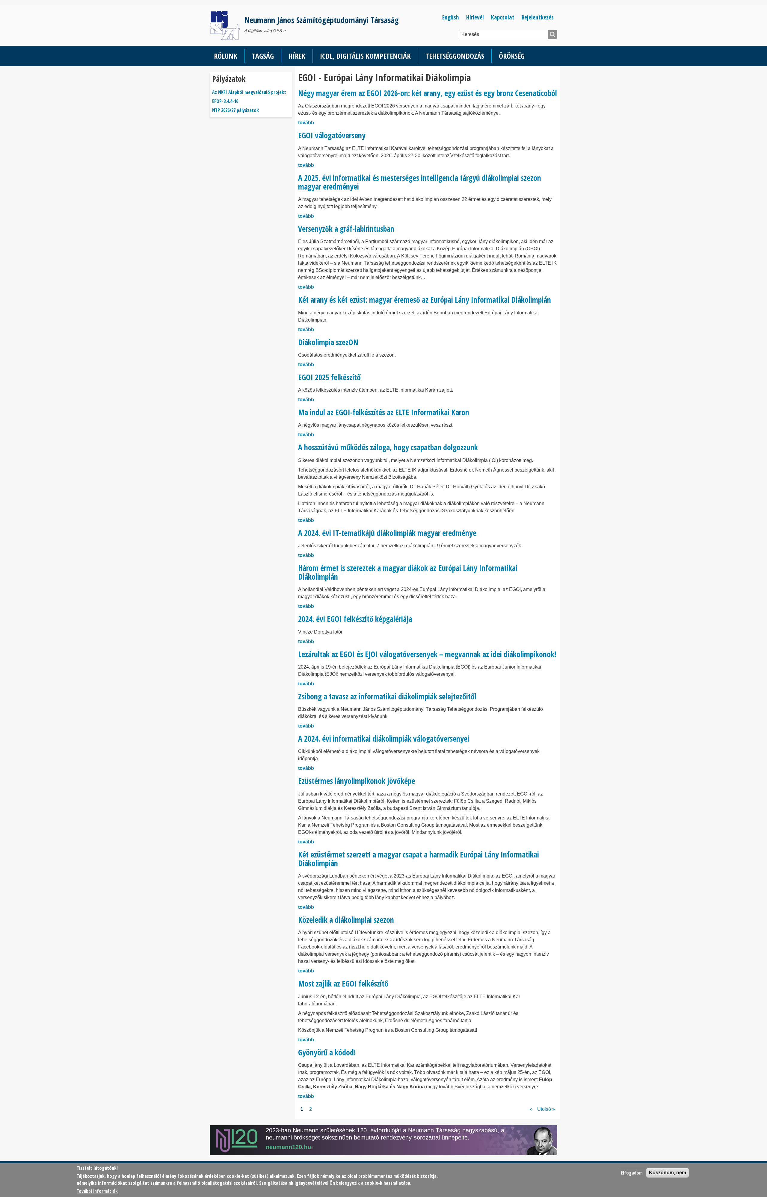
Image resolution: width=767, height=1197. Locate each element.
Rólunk (225, 56)
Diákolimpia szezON (328, 342)
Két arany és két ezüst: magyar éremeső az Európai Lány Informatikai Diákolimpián (424, 299)
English (450, 17)
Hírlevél (475, 17)
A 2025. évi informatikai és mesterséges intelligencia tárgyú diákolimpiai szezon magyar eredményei (419, 182)
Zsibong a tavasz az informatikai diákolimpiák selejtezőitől (387, 696)
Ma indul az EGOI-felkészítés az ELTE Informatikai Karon (383, 412)
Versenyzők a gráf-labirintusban (346, 228)
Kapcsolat (502, 17)
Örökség (512, 56)
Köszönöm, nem (667, 1172)
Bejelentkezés (538, 17)
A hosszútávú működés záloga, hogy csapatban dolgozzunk (388, 447)
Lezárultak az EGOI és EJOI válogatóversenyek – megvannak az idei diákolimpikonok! (427, 654)
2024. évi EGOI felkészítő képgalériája (355, 618)
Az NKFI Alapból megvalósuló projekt (249, 92)
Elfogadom (632, 1172)
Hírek (297, 56)
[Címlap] (227, 25)
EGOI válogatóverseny (332, 135)
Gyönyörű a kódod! (327, 1052)
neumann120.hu (288, 1147)
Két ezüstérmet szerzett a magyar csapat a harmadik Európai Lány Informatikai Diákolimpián (418, 859)
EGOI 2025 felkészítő (329, 377)
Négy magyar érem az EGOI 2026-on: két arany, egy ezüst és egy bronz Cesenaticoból (427, 93)
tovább (306, 122)
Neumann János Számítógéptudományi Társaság (321, 19)
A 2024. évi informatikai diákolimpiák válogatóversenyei (383, 738)
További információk (97, 1191)
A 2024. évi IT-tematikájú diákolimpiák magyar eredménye (387, 533)
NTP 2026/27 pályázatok (235, 110)
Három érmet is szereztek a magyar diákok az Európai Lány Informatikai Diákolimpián (407, 572)
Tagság (263, 56)
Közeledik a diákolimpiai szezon (346, 919)
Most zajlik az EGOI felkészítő (343, 983)
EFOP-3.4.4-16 (225, 101)
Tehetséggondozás (454, 56)
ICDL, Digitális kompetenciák (365, 56)
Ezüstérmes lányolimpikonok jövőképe (356, 780)
